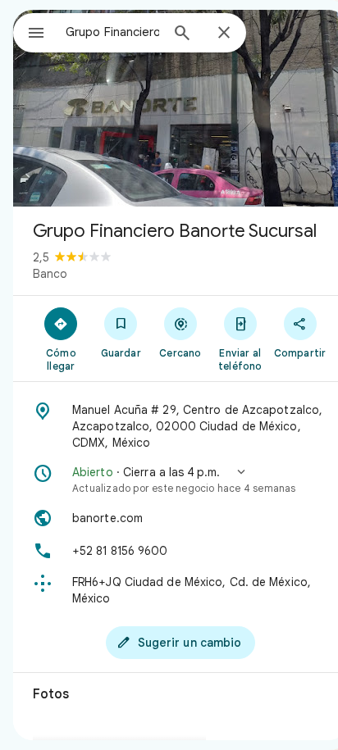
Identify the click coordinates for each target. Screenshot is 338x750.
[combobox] (112, 32)
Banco (50, 273)
